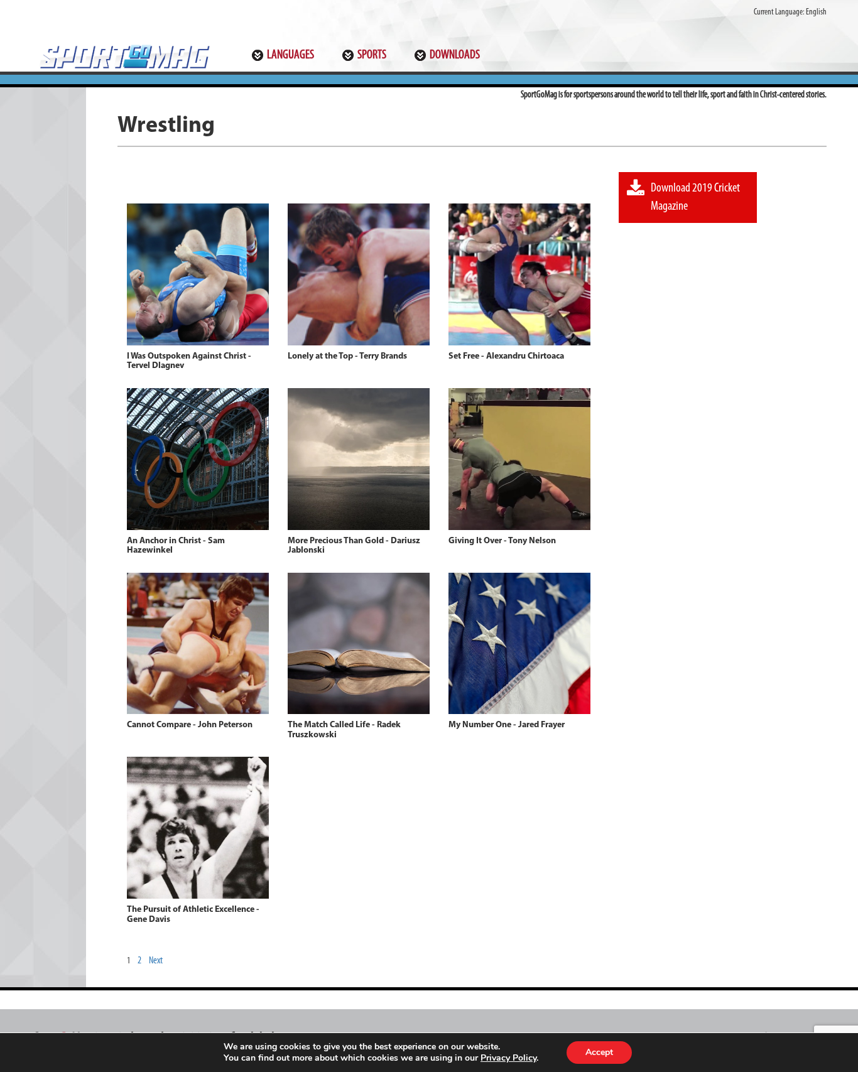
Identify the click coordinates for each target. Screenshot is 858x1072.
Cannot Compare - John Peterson (190, 725)
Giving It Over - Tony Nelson (502, 541)
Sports (371, 55)
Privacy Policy (508, 1058)
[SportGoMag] (123, 56)
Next (156, 961)
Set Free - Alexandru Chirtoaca (506, 356)
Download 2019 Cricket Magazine (695, 197)
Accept (599, 1052)
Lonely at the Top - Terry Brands (347, 356)
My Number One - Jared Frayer (506, 725)
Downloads (455, 55)
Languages (290, 55)
